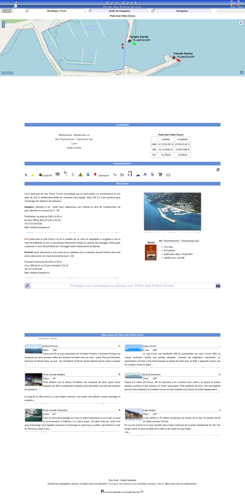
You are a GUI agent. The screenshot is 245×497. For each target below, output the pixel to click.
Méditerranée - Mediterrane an (74, 135)
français (241, 3)
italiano (233, 7)
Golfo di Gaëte (74, 148)
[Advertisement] (122, 99)
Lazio (74, 143)
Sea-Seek (122, 3)
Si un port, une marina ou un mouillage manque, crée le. (136, 484)
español (241, 7)
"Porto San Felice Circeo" (122, 285)
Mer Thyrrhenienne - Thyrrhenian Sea (74, 139)
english (233, 3)
